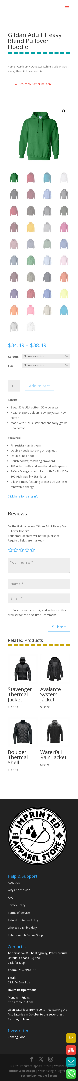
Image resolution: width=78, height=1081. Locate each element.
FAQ (10, 897)
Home (11, 66)
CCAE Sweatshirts (41, 66)
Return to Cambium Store (33, 84)
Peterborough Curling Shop (25, 935)
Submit (59, 627)
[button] (63, 111)
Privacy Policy (16, 905)
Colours (13, 356)
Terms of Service (19, 913)
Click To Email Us (19, 982)
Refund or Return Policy (23, 920)
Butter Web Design (22, 1071)
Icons (53, 1075)
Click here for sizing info (23, 496)
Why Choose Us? (19, 890)
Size (10, 365)
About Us (14, 882)
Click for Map (16, 962)
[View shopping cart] (71, 1038)
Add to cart (39, 386)
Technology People (34, 1075)
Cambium (22, 66)
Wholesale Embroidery (22, 927)
